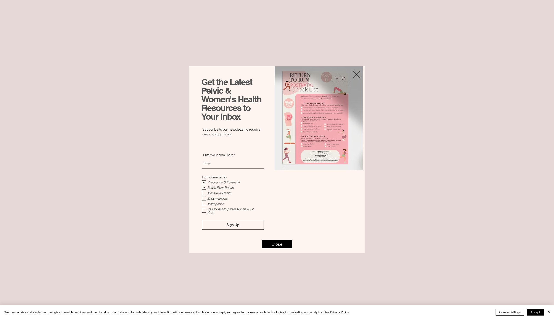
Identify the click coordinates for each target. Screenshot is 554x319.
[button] (277, 244)
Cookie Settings (510, 312)
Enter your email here (218, 155)
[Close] (548, 312)
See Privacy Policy (336, 312)
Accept (535, 312)
